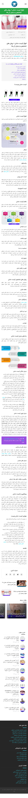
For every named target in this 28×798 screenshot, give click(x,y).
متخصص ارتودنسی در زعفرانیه (20, 739)
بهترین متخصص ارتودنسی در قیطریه (19, 737)
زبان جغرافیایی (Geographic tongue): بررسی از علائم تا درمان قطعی (12, 692)
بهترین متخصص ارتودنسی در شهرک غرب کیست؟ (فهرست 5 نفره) (11, 638)
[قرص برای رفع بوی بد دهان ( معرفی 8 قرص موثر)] (22, 709)
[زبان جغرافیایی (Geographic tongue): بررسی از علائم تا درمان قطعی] (22, 692)
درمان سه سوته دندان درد (21, 777)
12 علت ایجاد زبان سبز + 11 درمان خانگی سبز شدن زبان (12, 678)
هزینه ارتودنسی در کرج (22, 756)
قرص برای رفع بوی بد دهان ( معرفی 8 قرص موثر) (12, 708)
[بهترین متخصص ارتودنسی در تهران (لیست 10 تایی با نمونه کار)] (22, 670)
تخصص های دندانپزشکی (21, 770)
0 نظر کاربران (10, 35)
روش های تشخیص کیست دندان (18, 72)
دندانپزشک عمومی (9, 32)
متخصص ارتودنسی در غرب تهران (20, 733)
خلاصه (24, 79)
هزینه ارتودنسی (23, 754)
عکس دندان (24, 302)
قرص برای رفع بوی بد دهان (21, 775)
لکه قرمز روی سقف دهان (21, 774)
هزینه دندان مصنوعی (22, 760)
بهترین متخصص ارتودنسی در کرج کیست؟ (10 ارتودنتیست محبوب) (11, 646)
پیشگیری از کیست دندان (20, 76)
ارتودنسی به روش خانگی (21, 783)
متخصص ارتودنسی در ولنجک (20, 735)
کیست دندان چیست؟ (21, 67)
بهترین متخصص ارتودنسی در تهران (19, 730)
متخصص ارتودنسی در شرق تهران (19, 732)
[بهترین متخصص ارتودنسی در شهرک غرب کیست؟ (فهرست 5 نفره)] (22, 638)
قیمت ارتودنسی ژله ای (22, 758)
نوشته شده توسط (17, 37)
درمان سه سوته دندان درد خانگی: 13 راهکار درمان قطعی (11, 685)
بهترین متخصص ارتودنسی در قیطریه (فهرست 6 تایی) (11, 654)
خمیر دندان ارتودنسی (22, 781)
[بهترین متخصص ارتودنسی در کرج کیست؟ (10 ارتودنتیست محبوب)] (22, 647)
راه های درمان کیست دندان (20, 74)
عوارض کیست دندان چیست (19, 77)
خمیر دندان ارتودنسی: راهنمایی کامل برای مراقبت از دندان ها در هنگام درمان (11, 700)
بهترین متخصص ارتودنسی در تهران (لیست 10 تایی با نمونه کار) (11, 670)
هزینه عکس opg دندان (22, 753)
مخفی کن (8, 64)
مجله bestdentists (18, 56)
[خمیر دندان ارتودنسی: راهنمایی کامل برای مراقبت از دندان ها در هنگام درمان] (22, 701)
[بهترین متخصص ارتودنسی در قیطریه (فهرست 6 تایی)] (22, 655)
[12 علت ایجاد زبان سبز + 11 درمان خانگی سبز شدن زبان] (22, 679)
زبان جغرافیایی (23, 779)
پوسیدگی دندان (23, 160)
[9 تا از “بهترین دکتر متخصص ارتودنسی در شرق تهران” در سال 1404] (22, 662)
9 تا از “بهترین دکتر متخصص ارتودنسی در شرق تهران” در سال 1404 (11, 662)
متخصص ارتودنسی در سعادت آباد (19, 742)
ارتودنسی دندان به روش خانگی (20, 772)
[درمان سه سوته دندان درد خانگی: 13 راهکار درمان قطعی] (22, 685)
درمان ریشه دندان (6, 453)
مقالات (22, 35)
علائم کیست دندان (21, 70)
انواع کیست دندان (21, 68)
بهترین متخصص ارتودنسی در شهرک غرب (18, 741)
